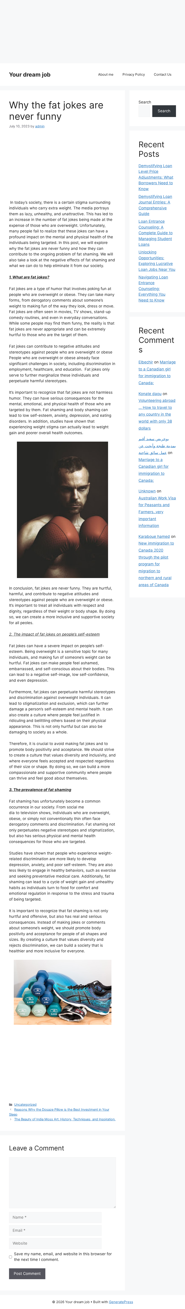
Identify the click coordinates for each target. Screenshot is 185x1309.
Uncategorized (25, 1104)
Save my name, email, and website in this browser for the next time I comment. (63, 1257)
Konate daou (150, 393)
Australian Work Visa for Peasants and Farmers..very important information (157, 512)
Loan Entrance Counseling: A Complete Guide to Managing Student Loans (156, 233)
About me (105, 74)
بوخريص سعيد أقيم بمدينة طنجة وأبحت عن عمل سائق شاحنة (157, 446)
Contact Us (162, 74)
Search (145, 102)
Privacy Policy (134, 74)
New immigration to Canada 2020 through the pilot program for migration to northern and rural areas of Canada (156, 564)
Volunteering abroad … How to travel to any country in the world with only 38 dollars (157, 414)
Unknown (147, 491)
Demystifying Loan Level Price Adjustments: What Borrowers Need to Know (156, 177)
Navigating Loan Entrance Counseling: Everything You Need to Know (153, 288)
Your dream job (30, 74)
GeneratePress (121, 1302)
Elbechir (146, 362)
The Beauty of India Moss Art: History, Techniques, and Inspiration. (65, 1119)
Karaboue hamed (154, 536)
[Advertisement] (92, 31)
